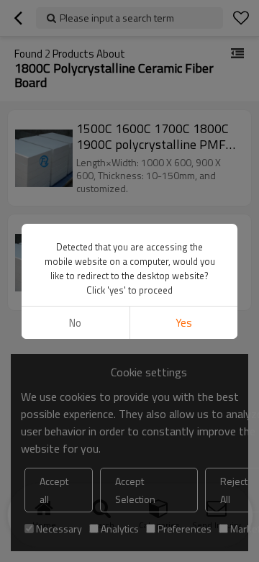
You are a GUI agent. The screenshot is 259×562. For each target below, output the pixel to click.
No (75, 322)
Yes (184, 322)
